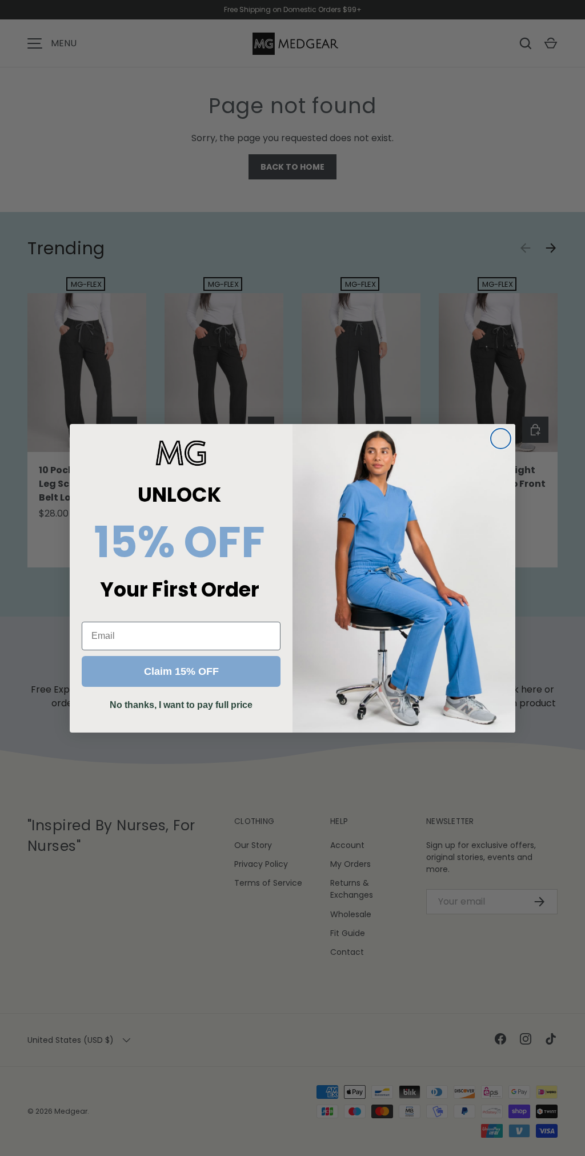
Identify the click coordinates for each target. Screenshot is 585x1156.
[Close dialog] (501, 439)
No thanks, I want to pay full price (181, 705)
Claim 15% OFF (181, 671)
